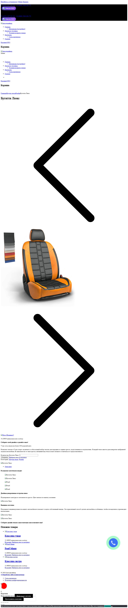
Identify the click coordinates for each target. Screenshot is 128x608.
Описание (8, 467)
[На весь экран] (5, 602)
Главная (3, 93)
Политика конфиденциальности (16, 580)
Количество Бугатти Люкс (10, 455)
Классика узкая (13, 535)
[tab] (66, 467)
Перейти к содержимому (9, 2)
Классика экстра (13, 561)
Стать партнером (10, 578)
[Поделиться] (3, 602)
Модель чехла (11, 93)
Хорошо (107, 606)
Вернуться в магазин (24, 596)
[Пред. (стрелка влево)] (1, 604)
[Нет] (112, 606)
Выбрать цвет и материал (18, 457)
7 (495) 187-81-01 (8, 5)
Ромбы (18, 93)
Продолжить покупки (13, 599)
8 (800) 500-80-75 (24, 5)
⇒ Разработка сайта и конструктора (12, 575)
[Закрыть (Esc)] (1, 602)
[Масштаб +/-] (7, 602)
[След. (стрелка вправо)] (3, 604)
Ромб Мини (10, 548)
